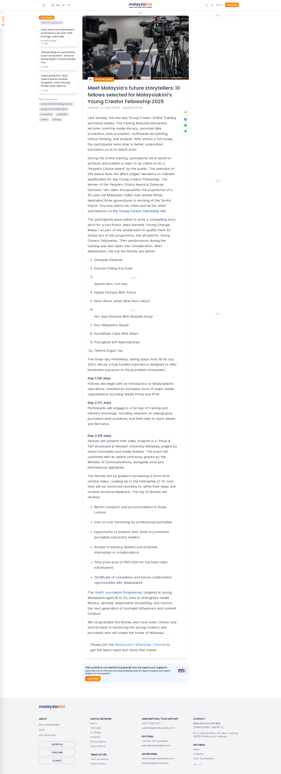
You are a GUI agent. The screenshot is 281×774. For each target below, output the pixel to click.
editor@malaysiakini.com (156, 745)
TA (68, 5)
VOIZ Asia (95, 728)
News (196, 749)
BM (58, 5)
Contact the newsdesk (155, 741)
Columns (198, 754)
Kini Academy (98, 741)
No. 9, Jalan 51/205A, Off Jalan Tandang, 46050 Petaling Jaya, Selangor (215, 735)
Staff (42, 730)
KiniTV (93, 723)
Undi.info (95, 737)
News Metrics (97, 746)
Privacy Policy (98, 763)
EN (53, 5)
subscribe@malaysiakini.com (158, 728)
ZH (63, 5)
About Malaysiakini (49, 724)
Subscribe (232, 5)
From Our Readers (203, 758)
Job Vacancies (47, 735)
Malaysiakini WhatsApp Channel (140, 645)
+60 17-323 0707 (151, 723)
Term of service (99, 759)
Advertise (57, 744)
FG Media (95, 732)
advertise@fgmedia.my (155, 763)
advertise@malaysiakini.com (158, 758)
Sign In (219, 4)
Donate (57, 760)
